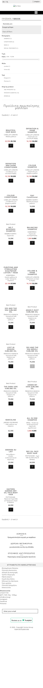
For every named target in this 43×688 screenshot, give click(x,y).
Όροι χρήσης (6, 583)
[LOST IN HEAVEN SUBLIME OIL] (10, 338)
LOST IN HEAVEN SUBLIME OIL (11, 349)
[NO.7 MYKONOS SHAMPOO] (10, 219)
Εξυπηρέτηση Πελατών (10, 568)
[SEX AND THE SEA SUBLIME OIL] (10, 298)
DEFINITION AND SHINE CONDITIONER (10, 165)
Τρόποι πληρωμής (8, 575)
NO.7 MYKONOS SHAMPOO (11, 229)
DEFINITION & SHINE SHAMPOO (32, 130)
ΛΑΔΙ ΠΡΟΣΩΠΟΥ (9, 89)
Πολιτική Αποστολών (9, 570)
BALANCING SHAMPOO (32, 228)
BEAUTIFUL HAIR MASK (11, 131)
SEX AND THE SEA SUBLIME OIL (11, 310)
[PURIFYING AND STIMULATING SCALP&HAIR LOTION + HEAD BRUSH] (10, 256)
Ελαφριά (7, 78)
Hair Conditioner (32, 196)
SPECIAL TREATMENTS (11, 48)
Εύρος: (4, 56)
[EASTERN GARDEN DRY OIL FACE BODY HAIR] (10, 479)
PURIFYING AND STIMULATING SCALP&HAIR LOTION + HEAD (11, 270)
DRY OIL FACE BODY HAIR (32, 452)
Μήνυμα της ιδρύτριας (10, 581)
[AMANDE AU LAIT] (10, 444)
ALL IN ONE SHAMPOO (32, 419)
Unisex (7, 69)
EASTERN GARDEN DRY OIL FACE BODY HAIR (11, 491)
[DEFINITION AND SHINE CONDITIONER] (10, 156)
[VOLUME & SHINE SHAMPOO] (32, 264)
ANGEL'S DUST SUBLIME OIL (32, 311)
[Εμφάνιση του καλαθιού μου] (31, 1)
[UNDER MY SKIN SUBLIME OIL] (32, 376)
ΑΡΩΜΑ (7, 96)
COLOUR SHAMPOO (32, 166)
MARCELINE (10, 420)
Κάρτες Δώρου (7, 577)
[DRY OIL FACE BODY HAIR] (32, 445)
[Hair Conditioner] (32, 189)
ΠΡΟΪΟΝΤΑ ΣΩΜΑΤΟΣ (11, 93)
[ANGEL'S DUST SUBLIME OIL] (32, 300)
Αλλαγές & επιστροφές (10, 572)
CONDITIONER (9, 42)
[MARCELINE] (10, 414)
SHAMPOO (8, 38)
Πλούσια (7, 81)
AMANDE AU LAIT (10, 450)
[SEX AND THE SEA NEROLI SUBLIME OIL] (32, 339)
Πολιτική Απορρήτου (9, 585)
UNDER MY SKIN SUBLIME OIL (32, 386)
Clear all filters (7, 32)
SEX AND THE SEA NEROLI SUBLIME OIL (32, 349)
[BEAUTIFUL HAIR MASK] (10, 124)
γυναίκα (7, 66)
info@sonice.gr (5, 597)
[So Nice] (21, 8)
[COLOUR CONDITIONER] (10, 189)
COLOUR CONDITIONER (10, 196)
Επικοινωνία (6, 587)
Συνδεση (37, 1)
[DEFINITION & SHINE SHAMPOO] (32, 122)
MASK (6, 45)
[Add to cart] (10, 146)
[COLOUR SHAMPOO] (32, 159)
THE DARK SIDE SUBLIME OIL (11, 387)
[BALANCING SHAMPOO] (32, 221)
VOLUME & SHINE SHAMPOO (32, 272)
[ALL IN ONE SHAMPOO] (32, 412)
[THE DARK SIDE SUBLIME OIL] (10, 377)
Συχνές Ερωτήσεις (8, 579)
